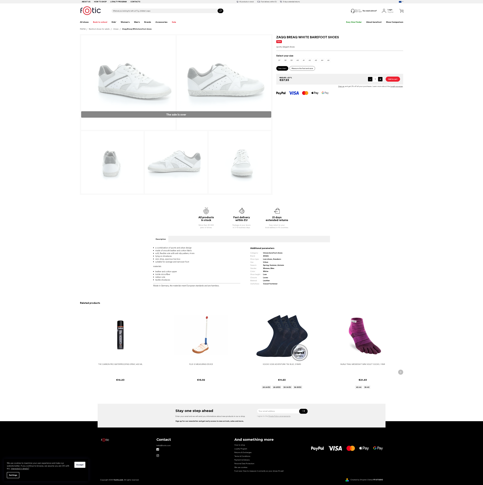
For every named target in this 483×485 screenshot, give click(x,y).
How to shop (100, 2)
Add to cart (392, 79)
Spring (266, 265)
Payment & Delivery (242, 460)
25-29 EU (276, 387)
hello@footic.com (163, 445)
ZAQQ (266, 256)
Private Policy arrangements (279, 416)
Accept (79, 465)
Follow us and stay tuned (157, 449)
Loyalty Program (240, 449)
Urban (265, 262)
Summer (273, 265)
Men (272, 268)
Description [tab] (161, 239)
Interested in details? (20, 468)
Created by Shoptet (358, 480)
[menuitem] (84, 22)
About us (86, 2)
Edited (375, 480)
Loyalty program (118, 2)
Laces (265, 277)
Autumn (280, 265)
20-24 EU (266, 387)
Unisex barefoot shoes (272, 253)
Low (265, 274)
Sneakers (277, 259)
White (265, 271)
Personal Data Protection (244, 464)
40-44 (358, 387)
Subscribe (303, 411)
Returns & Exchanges (243, 452)
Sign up (341, 86)
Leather (266, 281)
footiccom (157, 455)
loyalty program (396, 86)
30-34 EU (287, 387)
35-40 (366, 387)
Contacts (135, 2)
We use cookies (240, 467)
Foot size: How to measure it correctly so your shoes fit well (258, 471)
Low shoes (267, 259)
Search (220, 11)
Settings (13, 475)
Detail (280, 358)
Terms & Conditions (242, 456)
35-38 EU (297, 387)
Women (266, 268)
